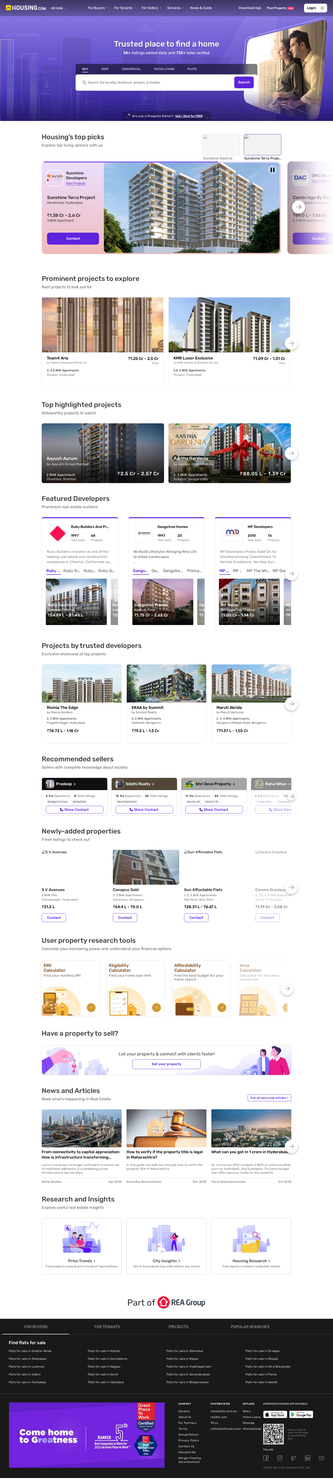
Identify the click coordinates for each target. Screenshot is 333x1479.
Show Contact (76, 809)
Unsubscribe (187, 1452)
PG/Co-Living (164, 69)
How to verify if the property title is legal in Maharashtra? (165, 1155)
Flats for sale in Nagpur (104, 1366)
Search (244, 82)
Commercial (131, 69)
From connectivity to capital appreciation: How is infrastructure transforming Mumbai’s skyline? (81, 1155)
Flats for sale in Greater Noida (30, 1351)
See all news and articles (269, 1098)
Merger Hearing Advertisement (189, 1460)
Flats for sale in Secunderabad (188, 1374)
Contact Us (186, 1446)
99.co (214, 1423)
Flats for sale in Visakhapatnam (188, 1366)
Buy (85, 69)
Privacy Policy (188, 1440)
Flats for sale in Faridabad (27, 1382)
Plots (192, 69)
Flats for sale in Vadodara (106, 1382)
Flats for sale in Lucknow (26, 1366)
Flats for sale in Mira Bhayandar (268, 1366)
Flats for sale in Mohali (104, 1351)
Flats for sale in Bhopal (261, 1358)
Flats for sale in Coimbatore (107, 1358)
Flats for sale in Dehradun (184, 1351)
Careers (184, 1411)
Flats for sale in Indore (25, 1374)
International (252, 1428)
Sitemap (249, 1423)
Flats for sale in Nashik (261, 1382)
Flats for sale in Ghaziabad (27, 1358)
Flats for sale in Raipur (182, 1358)
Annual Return (188, 1434)
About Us (184, 1417)
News (247, 1411)
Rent (105, 69)
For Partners (187, 1423)
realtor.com (219, 1417)
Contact (54, 917)
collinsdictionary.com (226, 1428)
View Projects (75, 183)
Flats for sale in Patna (261, 1374)
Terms (182, 1428)
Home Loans (252, 1417)
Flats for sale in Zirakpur (262, 1351)
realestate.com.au (224, 1411)
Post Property (280, 8)
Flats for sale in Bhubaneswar (187, 1382)
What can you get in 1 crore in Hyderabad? (250, 1152)
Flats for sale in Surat (103, 1374)
